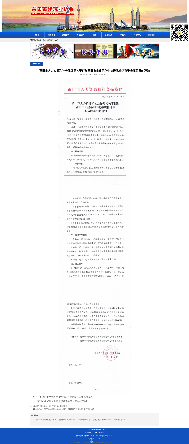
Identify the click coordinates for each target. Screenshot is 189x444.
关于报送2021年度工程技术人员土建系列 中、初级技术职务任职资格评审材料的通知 (65, 409)
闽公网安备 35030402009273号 (104, 442)
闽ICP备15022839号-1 (82, 442)
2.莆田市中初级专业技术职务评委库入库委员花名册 (61, 401)
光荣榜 (123, 35)
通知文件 (65, 35)
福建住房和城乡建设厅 (67, 420)
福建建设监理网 (119, 420)
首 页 (37, 35)
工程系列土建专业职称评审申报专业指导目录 (51, 406)
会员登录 (137, 35)
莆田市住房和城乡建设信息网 (46, 420)
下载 (94, 35)
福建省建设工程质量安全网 (102, 420)
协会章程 (80, 35)
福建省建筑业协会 (84, 420)
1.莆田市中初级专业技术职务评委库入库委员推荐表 (66, 397)
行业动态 (108, 35)
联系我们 (151, 35)
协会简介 (51, 35)
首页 (44, 40)
